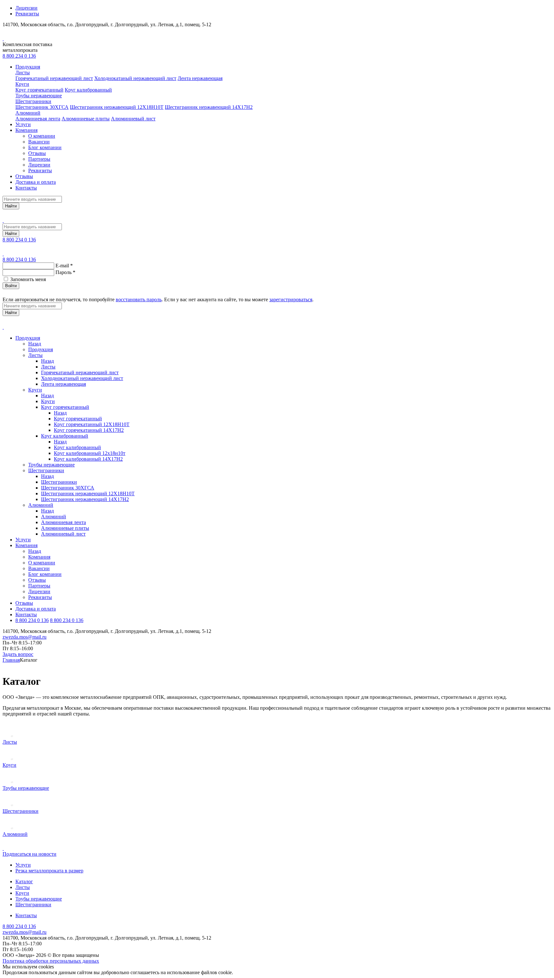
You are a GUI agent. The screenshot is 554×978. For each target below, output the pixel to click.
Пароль (65, 272)
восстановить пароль (139, 299)
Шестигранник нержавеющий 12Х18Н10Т (117, 107)
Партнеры (39, 159)
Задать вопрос (18, 654)
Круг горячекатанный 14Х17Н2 (89, 430)
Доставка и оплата (35, 182)
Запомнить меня (28, 279)
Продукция (27, 66)
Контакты (26, 187)
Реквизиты (27, 13)
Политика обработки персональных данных (51, 961)
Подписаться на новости (29, 854)
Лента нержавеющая (200, 78)
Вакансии (39, 141)
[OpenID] (37, 292)
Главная (11, 660)
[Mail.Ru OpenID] (14, 292)
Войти (11, 285)
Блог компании (45, 147)
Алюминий (27, 113)
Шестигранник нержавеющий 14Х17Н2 (209, 107)
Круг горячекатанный (39, 90)
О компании (41, 136)
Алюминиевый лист (133, 118)
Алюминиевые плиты (86, 118)
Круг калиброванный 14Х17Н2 (88, 459)
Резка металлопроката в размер (49, 870)
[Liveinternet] (21, 292)
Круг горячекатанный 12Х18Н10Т (92, 424)
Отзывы (37, 153)
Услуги (23, 124)
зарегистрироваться (290, 299)
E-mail (64, 265)
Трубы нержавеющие (38, 95)
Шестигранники (33, 101)
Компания (26, 130)
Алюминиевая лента (37, 118)
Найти (11, 206)
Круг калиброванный (88, 90)
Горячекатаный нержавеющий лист (54, 78)
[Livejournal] (6, 292)
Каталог (24, 881)
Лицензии (26, 8)
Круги (22, 84)
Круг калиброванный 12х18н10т (89, 453)
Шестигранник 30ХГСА (42, 107)
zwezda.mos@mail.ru (24, 637)
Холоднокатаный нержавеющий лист (135, 78)
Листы (22, 72)
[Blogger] (29, 292)
